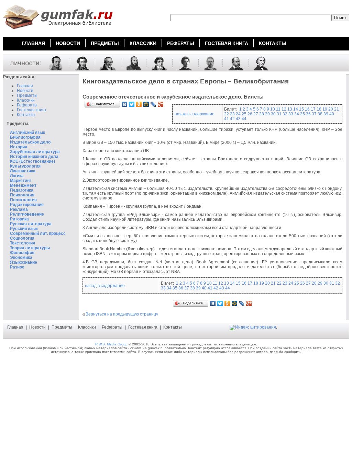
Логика (17, 175)
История (18, 147)
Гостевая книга (31, 109)
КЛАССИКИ (143, 43)
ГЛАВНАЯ (33, 43)
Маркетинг (20, 180)
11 (278, 109)
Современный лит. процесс (38, 233)
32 (285, 114)
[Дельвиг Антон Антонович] (105, 62)
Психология (22, 195)
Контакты (26, 114)
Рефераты (27, 105)
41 (226, 118)
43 (238, 118)
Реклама (19, 209)
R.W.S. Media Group (111, 344)
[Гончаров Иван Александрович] (233, 62)
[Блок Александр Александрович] (183, 62)
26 (250, 114)
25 (244, 114)
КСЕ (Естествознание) (32, 161)
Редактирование (27, 204)
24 (238, 114)
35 (302, 114)
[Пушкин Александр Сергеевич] (79, 62)
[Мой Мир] (146, 104)
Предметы (27, 95)
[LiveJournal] (153, 104)
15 (301, 109)
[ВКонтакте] (124, 104)
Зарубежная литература (35, 151)
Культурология (25, 166)
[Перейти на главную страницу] (58, 30)
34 (296, 114)
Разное (17, 267)
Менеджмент (23, 185)
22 (226, 114)
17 (313, 109)
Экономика (21, 257)
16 (307, 109)
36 (308, 114)
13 (289, 109)
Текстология (22, 243)
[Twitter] (131, 104)
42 (232, 118)
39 (325, 114)
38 (320, 114)
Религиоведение (27, 214)
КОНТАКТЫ (272, 43)
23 (232, 114)
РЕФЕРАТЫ (180, 43)
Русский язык (24, 228)
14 (295, 109)
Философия (22, 252)
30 (273, 114)
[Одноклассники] (139, 104)
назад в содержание (194, 114)
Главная (25, 85)
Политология (23, 199)
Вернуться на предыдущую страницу (122, 314)
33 (290, 114)
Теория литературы (30, 247)
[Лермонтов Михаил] (53, 62)
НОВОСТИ (68, 43)
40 (331, 114)
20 (330, 109)
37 (314, 114)
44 (244, 118)
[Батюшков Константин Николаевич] (156, 62)
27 (255, 114)
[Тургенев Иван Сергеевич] (258, 62)
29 (267, 114)
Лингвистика (22, 171)
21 (336, 109)
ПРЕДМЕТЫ (105, 43)
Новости (25, 90)
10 (272, 109)
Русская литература (31, 223)
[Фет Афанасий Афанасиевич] (131, 62)
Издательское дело (30, 142)
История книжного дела (34, 156)
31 (279, 114)
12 (284, 109)
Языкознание (23, 262)
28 (261, 114)
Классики (26, 100)
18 (319, 109)
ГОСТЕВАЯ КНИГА (226, 43)
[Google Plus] (160, 104)
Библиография (25, 137)
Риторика (19, 219)
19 (324, 109)
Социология (22, 238)
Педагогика (21, 190)
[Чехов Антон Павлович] (208, 62)
